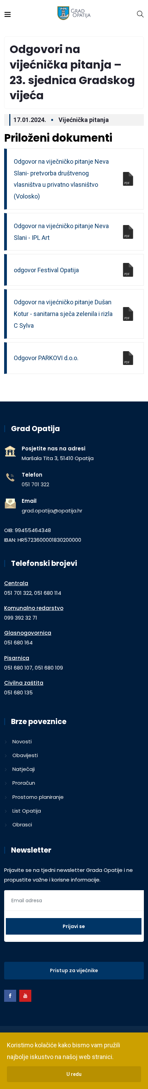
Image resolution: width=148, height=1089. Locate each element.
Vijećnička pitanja (84, 119)
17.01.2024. (29, 119)
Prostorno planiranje (38, 797)
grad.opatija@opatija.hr (52, 510)
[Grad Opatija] (74, 13)
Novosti (22, 741)
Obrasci (22, 824)
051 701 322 (35, 484)
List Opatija (26, 810)
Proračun (23, 782)
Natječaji (23, 769)
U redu (74, 1074)
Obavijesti (25, 755)
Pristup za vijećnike (74, 970)
